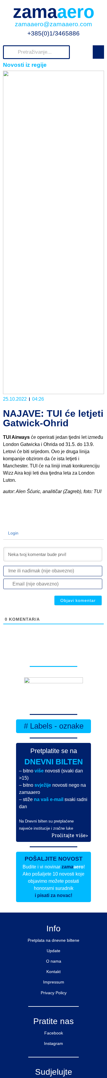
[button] (98, 52)
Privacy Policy (54, 992)
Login (12, 533)
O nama (53, 961)
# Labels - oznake (54, 726)
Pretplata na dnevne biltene (53, 940)
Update (53, 950)
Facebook (53, 1033)
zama (54, 12)
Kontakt (53, 971)
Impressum (53, 982)
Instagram (53, 1043)
